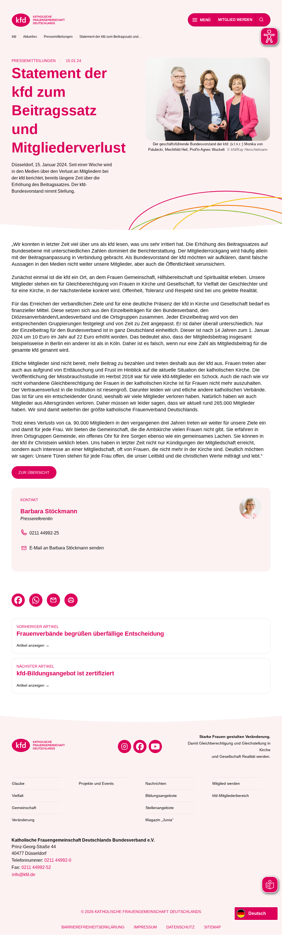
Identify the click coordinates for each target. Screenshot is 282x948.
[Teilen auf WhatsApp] (35, 600)
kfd (14, 37)
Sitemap (212, 927)
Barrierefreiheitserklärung (92, 927)
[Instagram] (124, 746)
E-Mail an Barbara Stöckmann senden (66, 548)
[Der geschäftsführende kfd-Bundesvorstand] (207, 99)
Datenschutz (180, 927)
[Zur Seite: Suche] (261, 20)
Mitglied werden (235, 20)
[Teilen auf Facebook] (18, 600)
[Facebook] (140, 746)
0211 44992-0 (57, 860)
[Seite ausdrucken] (71, 600)
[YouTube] (155, 746)
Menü (205, 20)
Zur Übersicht (34, 472)
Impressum (145, 927)
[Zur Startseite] (78, 21)
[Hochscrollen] (272, 938)
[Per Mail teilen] (53, 600)
